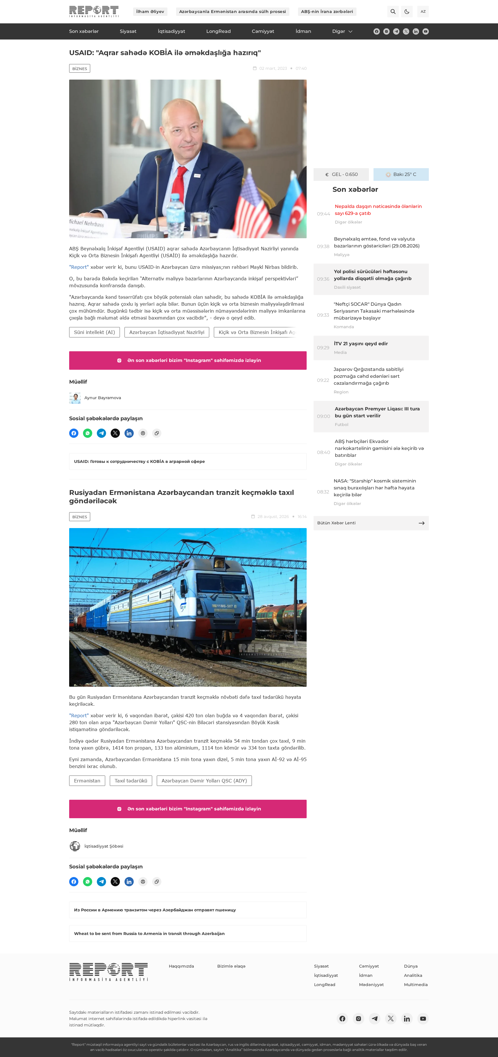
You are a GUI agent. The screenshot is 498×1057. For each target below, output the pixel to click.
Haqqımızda (181, 966)
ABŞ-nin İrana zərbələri (327, 11)
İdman (366, 975)
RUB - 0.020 (345, 174)
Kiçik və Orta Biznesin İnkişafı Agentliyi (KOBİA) (274, 332)
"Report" (79, 267)
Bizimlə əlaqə (231, 966)
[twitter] (406, 31)
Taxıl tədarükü (131, 780)
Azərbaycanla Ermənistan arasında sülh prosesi (232, 11)
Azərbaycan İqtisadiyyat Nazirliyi (166, 332)
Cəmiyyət (369, 966)
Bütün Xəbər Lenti (336, 522)
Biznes (79, 68)
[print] (143, 433)
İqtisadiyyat (326, 975)
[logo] (94, 11)
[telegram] (396, 31)
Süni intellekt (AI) (94, 332)
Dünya (411, 966)
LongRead (324, 984)
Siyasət (321, 966)
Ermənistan (87, 780)
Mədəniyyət (371, 984)
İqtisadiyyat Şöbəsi (103, 846)
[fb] (376, 31)
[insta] (386, 31)
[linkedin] (416, 31)
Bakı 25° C (404, 174)
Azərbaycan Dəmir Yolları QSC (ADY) (204, 780)
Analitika (413, 975)
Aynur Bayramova (102, 397)
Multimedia (416, 984)
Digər (338, 31)
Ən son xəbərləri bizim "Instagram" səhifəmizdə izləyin (194, 360)
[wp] (87, 433)
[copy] (156, 433)
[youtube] (425, 31)
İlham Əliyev (150, 11)
